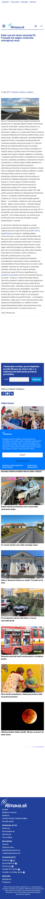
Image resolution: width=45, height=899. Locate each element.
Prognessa (6, 882)
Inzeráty (5, 2)
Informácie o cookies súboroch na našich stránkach (12, 466)
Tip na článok (7, 837)
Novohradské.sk (8, 831)
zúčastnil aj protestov (10, 275)
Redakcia (5, 815)
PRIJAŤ (22, 455)
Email (6, 379)
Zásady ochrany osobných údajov (32, 466)
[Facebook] (3, 393)
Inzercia (5, 844)
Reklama (24, 2)
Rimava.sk (6, 828)
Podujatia (15, 2)
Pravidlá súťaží (8, 821)
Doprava (15, 92)
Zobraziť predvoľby (22, 461)
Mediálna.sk (6, 879)
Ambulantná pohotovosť (11, 850)
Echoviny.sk (6, 834)
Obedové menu (8, 847)
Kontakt (32, 2)
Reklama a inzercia (9, 812)
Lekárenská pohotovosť (11, 853)
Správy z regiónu (26, 92)
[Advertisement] (22, 65)
